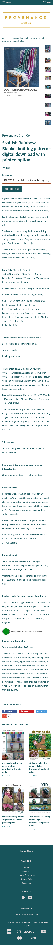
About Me (26, 871)
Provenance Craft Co (29, 923)
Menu (8, 3)
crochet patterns (16, 475)
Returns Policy (26, 879)
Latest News (26, 851)
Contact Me (26, 883)
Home (4, 38)
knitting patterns (35, 475)
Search (26, 867)
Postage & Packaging (26, 875)
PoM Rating (41, 596)
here (31, 647)
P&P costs (11, 654)
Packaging (7, 175)
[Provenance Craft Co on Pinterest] (23, 898)
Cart (49, 3)
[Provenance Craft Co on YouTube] (30, 898)
